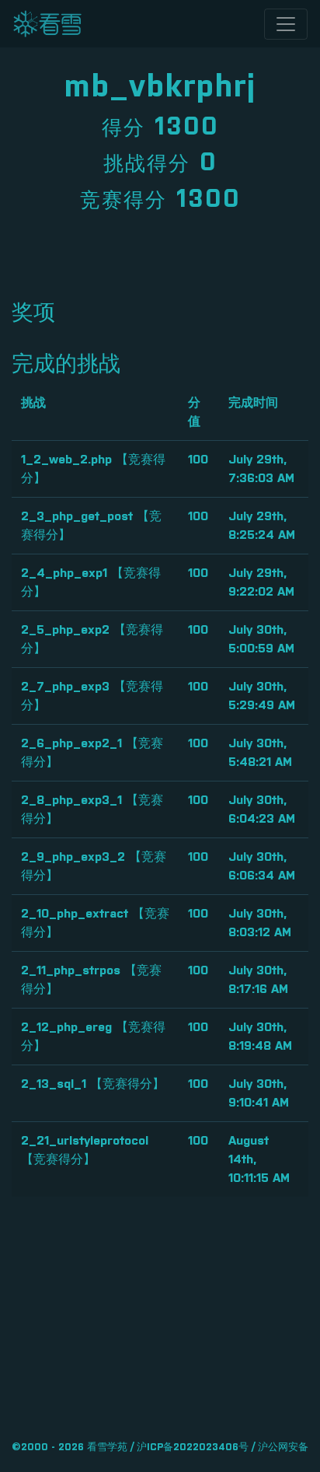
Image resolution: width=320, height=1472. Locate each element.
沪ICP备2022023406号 (193, 1447)
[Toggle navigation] (286, 24)
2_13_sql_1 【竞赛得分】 (93, 1084)
